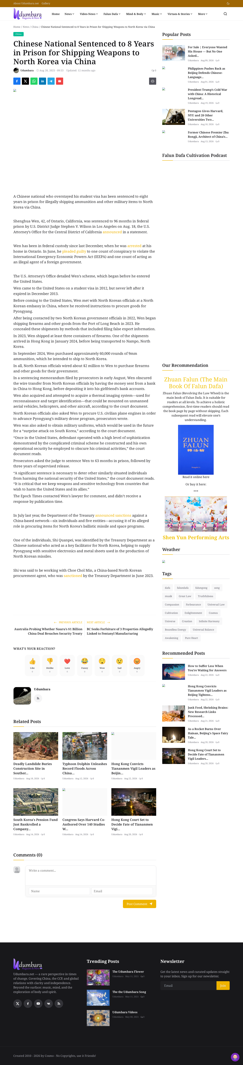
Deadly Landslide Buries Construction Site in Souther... (32, 768)
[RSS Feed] (38, 698)
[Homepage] (27, 13)
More (201, 14)
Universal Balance (203, 629)
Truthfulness (205, 596)
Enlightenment (193, 613)
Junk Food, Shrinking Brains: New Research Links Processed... (208, 712)
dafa (167, 587)
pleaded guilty (74, 251)
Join (223, 986)
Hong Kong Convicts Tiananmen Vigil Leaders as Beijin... (133, 768)
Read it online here (196, 477)
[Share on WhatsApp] (34, 81)
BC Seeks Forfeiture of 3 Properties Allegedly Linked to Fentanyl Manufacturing (120, 631)
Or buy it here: (196, 484)
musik (168, 596)
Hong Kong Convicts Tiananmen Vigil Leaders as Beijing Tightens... (207, 690)
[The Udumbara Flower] (98, 977)
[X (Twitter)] (17, 1003)
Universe (170, 621)
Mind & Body (134, 14)
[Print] (152, 81)
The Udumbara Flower (128, 972)
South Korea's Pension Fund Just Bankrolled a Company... (35, 824)
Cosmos (213, 613)
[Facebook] (28, 1003)
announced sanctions (113, 515)
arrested (134, 245)
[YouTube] (38, 1003)
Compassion (172, 604)
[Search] (225, 14)
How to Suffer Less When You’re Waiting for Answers (207, 668)
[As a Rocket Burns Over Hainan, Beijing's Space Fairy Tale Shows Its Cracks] (173, 735)
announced (112, 232)
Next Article (96, 622)
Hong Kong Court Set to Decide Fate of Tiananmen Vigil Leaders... (206, 754)
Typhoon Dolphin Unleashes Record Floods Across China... (84, 768)
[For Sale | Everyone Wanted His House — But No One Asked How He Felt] (173, 53)
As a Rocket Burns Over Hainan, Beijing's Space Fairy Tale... (208, 733)
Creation (187, 621)
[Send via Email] (59, 81)
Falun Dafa (111, 14)
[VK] (48, 1003)
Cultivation (171, 613)
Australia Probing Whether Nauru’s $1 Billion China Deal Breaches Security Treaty (48, 631)
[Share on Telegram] (51, 81)
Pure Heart (191, 638)
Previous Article (70, 622)
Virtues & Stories (179, 14)
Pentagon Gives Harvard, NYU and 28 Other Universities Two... (205, 115)
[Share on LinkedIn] (42, 81)
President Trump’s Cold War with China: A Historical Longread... (207, 94)
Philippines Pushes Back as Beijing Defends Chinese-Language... (206, 73)
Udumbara (42, 689)
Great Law (185, 596)
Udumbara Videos (125, 1012)
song (217, 587)
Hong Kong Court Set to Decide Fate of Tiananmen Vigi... (132, 824)
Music (155, 14)
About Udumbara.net (26, 3)
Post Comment (137, 904)
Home (56, 14)
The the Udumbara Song (129, 992)
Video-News (87, 14)
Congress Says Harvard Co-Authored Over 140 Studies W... (83, 824)
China (34, 26)
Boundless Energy (175, 629)
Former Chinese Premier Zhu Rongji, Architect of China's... (208, 134)
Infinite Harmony (209, 621)
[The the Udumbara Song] (98, 998)
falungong (201, 587)
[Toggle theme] (228, 3)
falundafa (183, 587)
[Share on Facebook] (16, 81)
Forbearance (193, 604)
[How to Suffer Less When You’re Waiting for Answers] (173, 672)
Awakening (171, 638)
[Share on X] (25, 81)
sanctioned (73, 575)
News (68, 14)
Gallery (46, 3)
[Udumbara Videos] (98, 1018)
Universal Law (216, 604)
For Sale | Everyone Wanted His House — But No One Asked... (207, 51)
